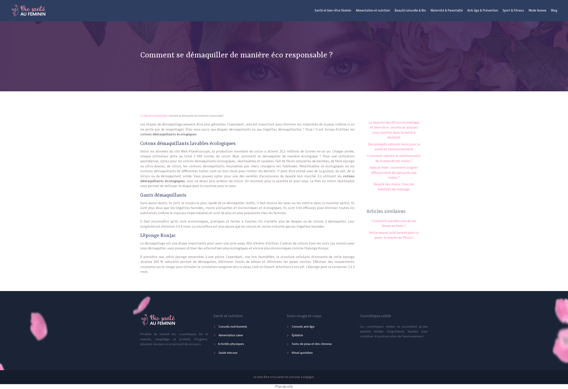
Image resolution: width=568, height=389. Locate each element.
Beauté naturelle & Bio (410, 10)
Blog (554, 10)
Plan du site (284, 386)
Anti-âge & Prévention (482, 10)
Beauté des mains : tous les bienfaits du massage (394, 187)
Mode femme (537, 10)
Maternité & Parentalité (446, 10)
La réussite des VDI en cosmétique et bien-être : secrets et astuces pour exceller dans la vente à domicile (394, 130)
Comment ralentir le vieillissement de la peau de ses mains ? (394, 158)
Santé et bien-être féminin (333, 10)
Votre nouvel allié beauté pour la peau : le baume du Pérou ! (393, 235)
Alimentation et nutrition (373, 10)
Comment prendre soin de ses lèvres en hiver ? (393, 223)
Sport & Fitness (513, 10)
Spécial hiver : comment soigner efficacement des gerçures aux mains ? (394, 172)
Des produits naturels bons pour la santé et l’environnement (394, 147)
